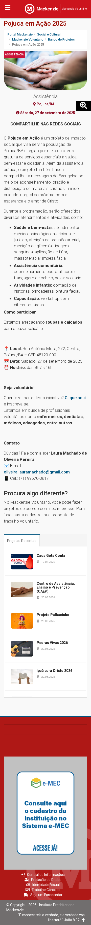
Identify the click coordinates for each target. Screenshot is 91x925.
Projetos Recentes (21, 541)
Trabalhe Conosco (46, 890)
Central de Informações (46, 875)
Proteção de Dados (46, 880)
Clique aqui (75, 397)
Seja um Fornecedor (46, 895)
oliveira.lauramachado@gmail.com (37, 471)
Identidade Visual (46, 885)
